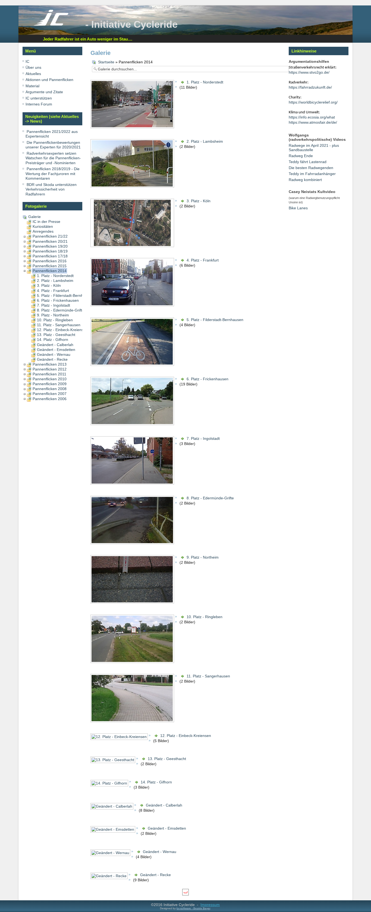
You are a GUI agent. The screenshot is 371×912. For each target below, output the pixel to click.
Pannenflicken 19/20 (50, 246)
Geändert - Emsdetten (56, 349)
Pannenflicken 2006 (50, 399)
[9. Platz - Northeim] (132, 602)
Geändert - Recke (52, 359)
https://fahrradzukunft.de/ (310, 87)
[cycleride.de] (51, 24)
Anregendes (43, 231)
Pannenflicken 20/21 (50, 241)
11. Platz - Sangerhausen (58, 325)
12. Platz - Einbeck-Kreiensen (62, 330)
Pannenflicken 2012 (50, 369)
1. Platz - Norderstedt (55, 275)
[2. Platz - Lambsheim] (132, 186)
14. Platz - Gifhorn (52, 339)
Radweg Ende (301, 156)
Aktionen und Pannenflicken (49, 79)
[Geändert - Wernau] (110, 855)
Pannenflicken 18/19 (50, 251)
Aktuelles (33, 73)
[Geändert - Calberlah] (112, 808)
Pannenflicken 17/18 (50, 256)
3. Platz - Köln (49, 285)
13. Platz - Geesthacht (56, 334)
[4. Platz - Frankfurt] (132, 305)
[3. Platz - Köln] (132, 246)
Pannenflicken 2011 (49, 374)
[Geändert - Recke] (109, 878)
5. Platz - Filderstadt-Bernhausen (65, 295)
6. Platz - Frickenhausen (58, 300)
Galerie (34, 216)
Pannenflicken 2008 (50, 389)
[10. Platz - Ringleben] (132, 662)
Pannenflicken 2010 (50, 379)
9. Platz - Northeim (53, 315)
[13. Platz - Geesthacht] (113, 762)
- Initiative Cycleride (131, 24)
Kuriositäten (43, 226)
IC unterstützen (39, 98)
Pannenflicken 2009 (50, 384)
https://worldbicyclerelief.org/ (313, 102)
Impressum (210, 904)
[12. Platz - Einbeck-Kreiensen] (119, 739)
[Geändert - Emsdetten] (113, 832)
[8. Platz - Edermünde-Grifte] (132, 543)
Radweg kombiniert (305, 180)
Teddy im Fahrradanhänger (312, 174)
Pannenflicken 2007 (50, 393)
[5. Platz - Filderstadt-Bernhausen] (132, 365)
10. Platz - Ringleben (55, 320)
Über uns (33, 67)
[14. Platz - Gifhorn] (109, 785)
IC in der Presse (46, 221)
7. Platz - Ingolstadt (53, 305)
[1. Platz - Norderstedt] (132, 127)
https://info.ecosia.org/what (312, 117)
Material (32, 86)
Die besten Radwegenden (311, 168)
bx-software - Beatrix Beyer (193, 908)
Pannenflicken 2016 (50, 261)
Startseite (106, 62)
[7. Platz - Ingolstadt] (132, 483)
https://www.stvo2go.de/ (309, 72)
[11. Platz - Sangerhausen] (132, 721)
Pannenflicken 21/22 (50, 236)
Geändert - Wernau (53, 354)
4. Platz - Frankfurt (53, 290)
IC (27, 61)
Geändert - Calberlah (55, 345)
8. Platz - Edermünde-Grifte (60, 310)
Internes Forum (39, 104)
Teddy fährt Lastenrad (307, 162)
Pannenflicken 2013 (50, 364)
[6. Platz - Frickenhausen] (132, 424)
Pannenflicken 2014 (50, 271)
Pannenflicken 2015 (50, 266)
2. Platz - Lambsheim (55, 280)
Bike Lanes (298, 208)
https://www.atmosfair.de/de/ (313, 122)
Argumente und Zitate (44, 92)
